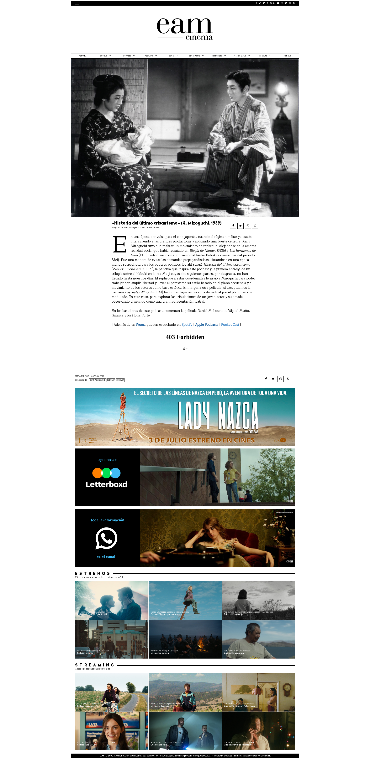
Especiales (217, 56)
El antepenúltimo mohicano (124, 10)
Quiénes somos (137, 756)
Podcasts (149, 56)
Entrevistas (194, 56)
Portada (83, 56)
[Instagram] (248, 226)
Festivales (126, 56)
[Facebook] (233, 226)
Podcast (111, 380)
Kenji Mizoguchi (97, 380)
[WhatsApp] (255, 226)
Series (172, 56)
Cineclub (263, 56)
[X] (240, 226)
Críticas (103, 56)
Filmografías (240, 56)
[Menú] (77, 3)
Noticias (287, 56)
